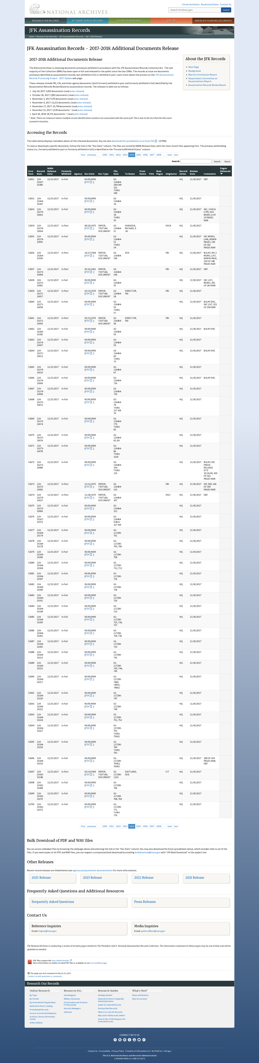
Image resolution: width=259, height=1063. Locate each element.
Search (226, 10)
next (169, 154)
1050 (104, 154)
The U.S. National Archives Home (68, 9)
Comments (210, 173)
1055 (138, 154)
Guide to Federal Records (109, 1004)
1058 (158, 154)
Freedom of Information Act (137, 1051)
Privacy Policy (118, 1051)
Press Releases (145, 902)
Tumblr (129, 1040)
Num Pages (159, 172)
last (176, 154)
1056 (145, 154)
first (83, 154)
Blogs (139, 1040)
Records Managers (72, 1008)
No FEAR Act (157, 1051)
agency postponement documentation (93, 870)
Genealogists (70, 995)
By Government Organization (43, 1002)
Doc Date (89, 173)
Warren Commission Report (202, 74)
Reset (227, 161)
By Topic (33, 995)
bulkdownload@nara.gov (147, 852)
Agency (78, 173)
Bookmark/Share (210, 4)
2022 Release (143, 877)
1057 (152, 154)
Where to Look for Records (110, 1012)
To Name (130, 173)
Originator (171, 173)
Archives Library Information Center (42, 1017)
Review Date (194, 172)
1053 (125, 154)
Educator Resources (129, 20)
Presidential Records (39, 1009)
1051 (111, 154)
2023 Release (92, 877)
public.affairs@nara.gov (153, 930)
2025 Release (41, 877)
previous (91, 154)
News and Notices (140, 995)
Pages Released (225, 169)
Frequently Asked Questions (53, 902)
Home (31, 36)
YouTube (134, 1040)
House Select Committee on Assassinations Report (202, 80)
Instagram (125, 1040)
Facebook (115, 1040)
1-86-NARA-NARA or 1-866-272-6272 (129, 1058)
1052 (118, 154)
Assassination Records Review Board (207, 84)
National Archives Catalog (41, 1006)
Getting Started (105, 995)
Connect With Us (130, 1034)
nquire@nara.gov (48, 930)
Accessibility (104, 1051)
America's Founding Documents (213, 20)
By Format (34, 998)
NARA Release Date (51, 171)
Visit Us (171, 20)
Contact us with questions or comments (45, 976)
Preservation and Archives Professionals (76, 1003)
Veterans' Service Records (87, 20)
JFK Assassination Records (71, 36)
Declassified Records (107, 1008)
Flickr (144, 1040)
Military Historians (72, 998)
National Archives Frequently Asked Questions (111, 1000)
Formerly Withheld (66, 172)
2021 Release (194, 877)
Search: (176, 161)
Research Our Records (45, 20)
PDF (87, 182)
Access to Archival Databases (43, 1013)
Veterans (68, 1012)
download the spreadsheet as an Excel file (133, 140)
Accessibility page (98, 963)
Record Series (183, 172)
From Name (143, 172)
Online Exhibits (36, 1022)
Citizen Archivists (191, 4)
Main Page (193, 66)
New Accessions (139, 998)
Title (151, 173)
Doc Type (103, 173)
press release (76, 91)
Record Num (41, 172)
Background (194, 70)
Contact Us (225, 4)
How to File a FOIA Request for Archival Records (111, 1020)
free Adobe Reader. (61, 960)
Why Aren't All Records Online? (111, 1015)
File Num (116, 172)
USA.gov (167, 1051)
